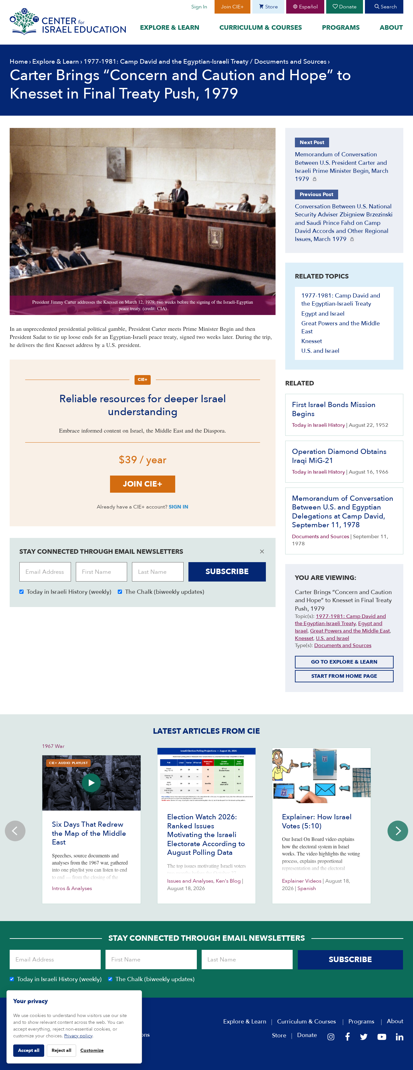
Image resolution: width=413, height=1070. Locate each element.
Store (271, 6)
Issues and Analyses (190, 881)
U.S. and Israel (320, 351)
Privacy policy (78, 1036)
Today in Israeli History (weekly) (69, 592)
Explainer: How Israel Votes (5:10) (317, 821)
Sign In (199, 6)
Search (388, 6)
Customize (92, 1050)
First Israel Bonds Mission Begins (334, 409)
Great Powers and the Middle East (350, 631)
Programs (341, 27)
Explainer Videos (301, 881)
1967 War (53, 746)
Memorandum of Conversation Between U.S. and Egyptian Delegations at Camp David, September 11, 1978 (342, 512)
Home (19, 61)
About (391, 27)
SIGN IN (178, 506)
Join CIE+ (232, 6)
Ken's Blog (228, 881)
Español (308, 6)
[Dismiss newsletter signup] (262, 551)
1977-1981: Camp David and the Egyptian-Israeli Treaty (166, 61)
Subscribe (227, 571)
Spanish (306, 888)
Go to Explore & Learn (344, 662)
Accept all (28, 1050)
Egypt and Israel (323, 314)
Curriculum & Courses (260, 27)
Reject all (61, 1050)
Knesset (311, 341)
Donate (347, 6)
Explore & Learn (169, 27)
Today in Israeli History (318, 425)
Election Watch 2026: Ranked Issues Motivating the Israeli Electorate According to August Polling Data (206, 834)
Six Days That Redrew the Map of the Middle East (89, 833)
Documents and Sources (290, 61)
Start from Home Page (344, 676)
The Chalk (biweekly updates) (164, 592)
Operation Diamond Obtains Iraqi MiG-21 (339, 456)
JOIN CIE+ (142, 484)
